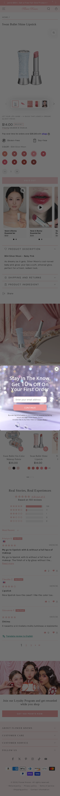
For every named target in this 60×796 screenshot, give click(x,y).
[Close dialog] (56, 369)
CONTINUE (30, 407)
